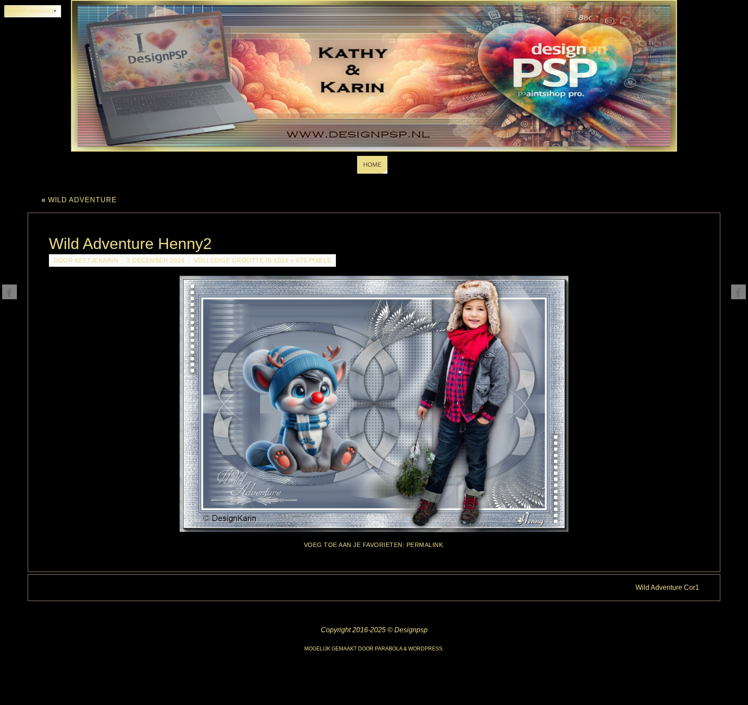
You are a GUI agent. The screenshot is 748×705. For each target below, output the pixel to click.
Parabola (388, 649)
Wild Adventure (79, 200)
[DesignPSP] (9, 292)
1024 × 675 (290, 260)
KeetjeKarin (96, 260)
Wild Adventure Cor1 (667, 587)
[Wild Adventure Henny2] (374, 403)
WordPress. (426, 649)
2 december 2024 (156, 260)
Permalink (424, 545)
